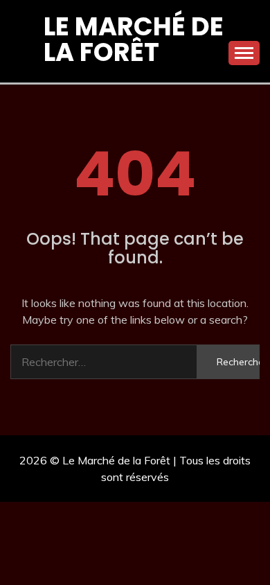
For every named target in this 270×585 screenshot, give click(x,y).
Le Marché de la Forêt (134, 39)
